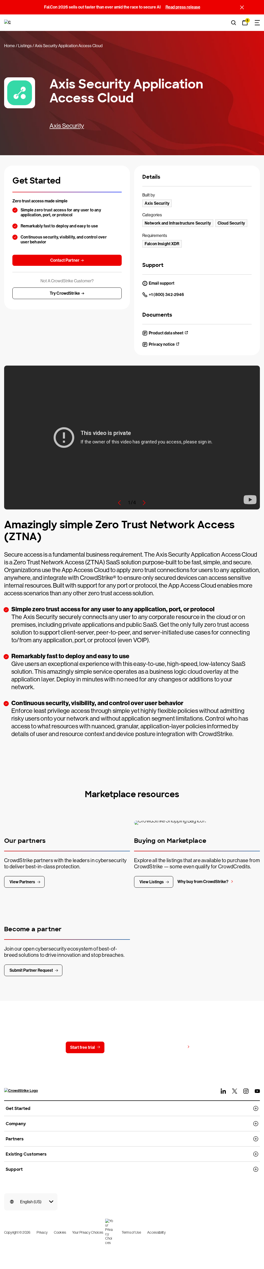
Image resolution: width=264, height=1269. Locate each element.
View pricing (173, 1047)
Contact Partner (64, 260)
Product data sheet (166, 333)
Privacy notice (162, 344)
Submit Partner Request (31, 970)
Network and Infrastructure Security (178, 223)
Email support (161, 283)
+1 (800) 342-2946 (166, 294)
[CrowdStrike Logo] (8, 23)
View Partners (22, 881)
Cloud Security (231, 223)
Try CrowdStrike (65, 293)
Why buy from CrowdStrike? (202, 881)
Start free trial (82, 1047)
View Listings (151, 881)
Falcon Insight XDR (162, 243)
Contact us (128, 1047)
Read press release (183, 7)
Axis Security (67, 125)
